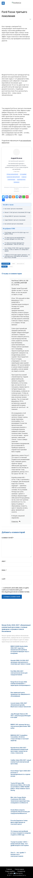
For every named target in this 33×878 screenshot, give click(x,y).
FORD (13, 263)
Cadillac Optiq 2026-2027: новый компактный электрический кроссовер (21, 761)
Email (4, 570)
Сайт (4, 579)
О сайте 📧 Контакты (15, 873)
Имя (4, 561)
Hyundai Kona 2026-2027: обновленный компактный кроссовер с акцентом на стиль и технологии (19, 750)
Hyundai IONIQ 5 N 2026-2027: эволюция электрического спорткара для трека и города (20, 662)
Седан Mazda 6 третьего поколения (14, 220)
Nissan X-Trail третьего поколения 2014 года (17, 212)
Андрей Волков (16, 158)
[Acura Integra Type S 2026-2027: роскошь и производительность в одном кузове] (5, 771)
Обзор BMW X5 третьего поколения (14, 216)
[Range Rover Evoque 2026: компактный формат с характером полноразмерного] (5, 682)
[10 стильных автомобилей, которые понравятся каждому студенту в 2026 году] (5, 831)
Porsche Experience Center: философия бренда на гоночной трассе (19, 822)
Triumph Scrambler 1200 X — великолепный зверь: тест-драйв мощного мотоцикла (20, 843)
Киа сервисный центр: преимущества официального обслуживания (20, 694)
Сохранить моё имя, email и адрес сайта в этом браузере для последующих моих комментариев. (16, 590)
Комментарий (8, 538)
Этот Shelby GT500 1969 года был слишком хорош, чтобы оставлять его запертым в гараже (16, 249)
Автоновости (20, 263)
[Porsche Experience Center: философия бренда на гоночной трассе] (5, 821)
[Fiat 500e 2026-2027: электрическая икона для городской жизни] (5, 671)
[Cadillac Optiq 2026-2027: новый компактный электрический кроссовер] (5, 760)
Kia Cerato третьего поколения (13, 208)
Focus (11, 266)
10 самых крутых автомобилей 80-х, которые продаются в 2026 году (14, 238)
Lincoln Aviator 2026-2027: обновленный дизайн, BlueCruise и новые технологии (21, 705)
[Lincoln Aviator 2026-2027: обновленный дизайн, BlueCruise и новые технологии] (5, 703)
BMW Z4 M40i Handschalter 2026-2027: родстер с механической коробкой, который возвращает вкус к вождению (20, 649)
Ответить (15, 521)
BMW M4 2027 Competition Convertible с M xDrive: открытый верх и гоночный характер (19, 737)
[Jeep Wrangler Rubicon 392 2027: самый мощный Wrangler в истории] (5, 714)
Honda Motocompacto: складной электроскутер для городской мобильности (20, 811)
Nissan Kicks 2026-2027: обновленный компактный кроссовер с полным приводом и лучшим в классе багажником (16, 628)
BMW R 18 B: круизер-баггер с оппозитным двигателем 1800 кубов (20, 726)
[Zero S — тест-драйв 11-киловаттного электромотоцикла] (5, 853)
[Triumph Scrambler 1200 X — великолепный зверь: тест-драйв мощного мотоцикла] (5, 842)
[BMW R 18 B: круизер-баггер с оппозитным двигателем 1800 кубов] (5, 725)
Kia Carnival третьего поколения (13, 224)
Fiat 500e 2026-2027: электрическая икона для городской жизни (19, 672)
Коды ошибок (10, 871)
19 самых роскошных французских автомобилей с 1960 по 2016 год (14, 243)
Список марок (19, 869)
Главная (9, 869)
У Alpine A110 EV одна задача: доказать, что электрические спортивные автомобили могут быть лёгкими (17, 256)
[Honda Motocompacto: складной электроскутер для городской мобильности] (5, 810)
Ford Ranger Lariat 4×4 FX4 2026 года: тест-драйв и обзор (16, 233)
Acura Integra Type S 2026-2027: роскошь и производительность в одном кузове (21, 773)
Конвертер (21, 871)
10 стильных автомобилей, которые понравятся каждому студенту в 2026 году (21, 833)
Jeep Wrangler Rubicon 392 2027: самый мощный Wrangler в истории (21, 715)
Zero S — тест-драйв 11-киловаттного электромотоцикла (18, 854)
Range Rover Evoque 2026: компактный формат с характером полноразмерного (20, 683)
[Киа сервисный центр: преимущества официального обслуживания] (5, 693)
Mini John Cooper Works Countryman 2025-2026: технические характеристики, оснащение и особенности (20, 800)
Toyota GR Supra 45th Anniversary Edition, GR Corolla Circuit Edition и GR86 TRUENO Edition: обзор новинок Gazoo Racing (20, 786)
